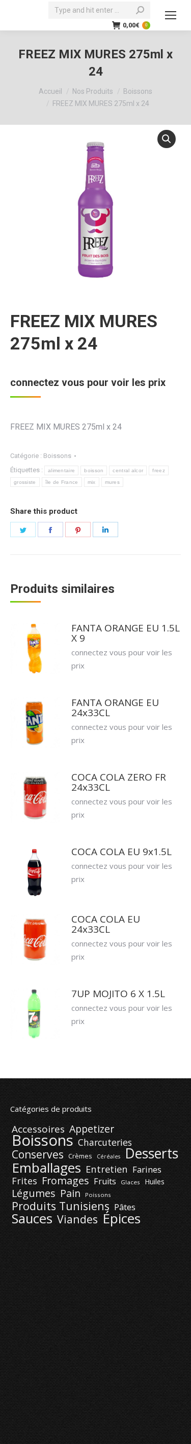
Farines (146, 1170)
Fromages (65, 1181)
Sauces (32, 1219)
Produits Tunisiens (61, 1206)
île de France (61, 482)
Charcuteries (105, 1142)
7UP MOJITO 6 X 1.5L (118, 994)
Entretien (107, 1169)
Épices (121, 1218)
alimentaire (61, 470)
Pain (70, 1193)
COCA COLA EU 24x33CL (105, 924)
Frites (24, 1181)
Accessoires (38, 1129)
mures (112, 482)
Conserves (38, 1154)
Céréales (108, 1156)
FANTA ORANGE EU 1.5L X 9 (125, 633)
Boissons (57, 456)
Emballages (46, 1168)
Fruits (105, 1181)
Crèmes (80, 1155)
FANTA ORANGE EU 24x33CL (115, 707)
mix (92, 482)
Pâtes (124, 1207)
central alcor (128, 470)
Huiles (155, 1181)
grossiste (25, 482)
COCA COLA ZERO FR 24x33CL (118, 782)
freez (158, 470)
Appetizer (91, 1129)
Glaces (130, 1182)
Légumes (34, 1193)
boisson (93, 470)
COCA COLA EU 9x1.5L (121, 852)
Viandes (77, 1219)
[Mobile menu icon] (170, 15)
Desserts (151, 1153)
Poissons (98, 1195)
